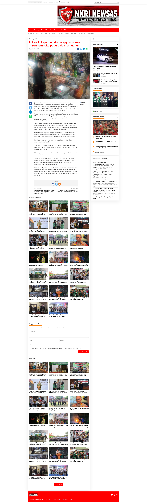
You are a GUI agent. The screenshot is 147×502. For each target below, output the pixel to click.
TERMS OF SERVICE (57, 499)
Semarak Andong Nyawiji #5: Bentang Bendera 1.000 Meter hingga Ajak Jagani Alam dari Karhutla (57, 298)
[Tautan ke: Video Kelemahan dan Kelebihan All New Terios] (105, 55)
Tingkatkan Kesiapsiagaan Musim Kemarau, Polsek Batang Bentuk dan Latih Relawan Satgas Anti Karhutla (58, 264)
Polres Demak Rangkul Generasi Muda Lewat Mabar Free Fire (58, 315)
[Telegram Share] (84, 49)
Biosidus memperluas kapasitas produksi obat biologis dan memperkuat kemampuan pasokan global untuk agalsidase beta (105, 181)
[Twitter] (56, 184)
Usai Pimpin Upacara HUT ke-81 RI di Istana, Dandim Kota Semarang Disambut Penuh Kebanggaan (79, 298)
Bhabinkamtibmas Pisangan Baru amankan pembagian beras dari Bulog (67, 190)
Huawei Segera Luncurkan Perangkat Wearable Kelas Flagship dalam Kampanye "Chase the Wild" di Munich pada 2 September (104, 174)
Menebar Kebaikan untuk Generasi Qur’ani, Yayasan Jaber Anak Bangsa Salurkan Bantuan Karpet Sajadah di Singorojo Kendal (38, 298)
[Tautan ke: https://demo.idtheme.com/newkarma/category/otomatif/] (117, 44)
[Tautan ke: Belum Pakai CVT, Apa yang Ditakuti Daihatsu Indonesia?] (96, 74)
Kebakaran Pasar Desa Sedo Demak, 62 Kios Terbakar (37, 264)
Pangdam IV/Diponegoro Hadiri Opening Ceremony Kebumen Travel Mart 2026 (38, 230)
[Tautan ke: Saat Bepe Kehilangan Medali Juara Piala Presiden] (105, 127)
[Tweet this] (81, 49)
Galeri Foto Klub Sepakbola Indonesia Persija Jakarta (106, 151)
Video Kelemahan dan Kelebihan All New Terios (104, 67)
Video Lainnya (105, 197)
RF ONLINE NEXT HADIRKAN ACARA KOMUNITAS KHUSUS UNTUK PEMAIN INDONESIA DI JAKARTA (104, 190)
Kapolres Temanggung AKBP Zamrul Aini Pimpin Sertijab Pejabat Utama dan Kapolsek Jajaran (37, 247)
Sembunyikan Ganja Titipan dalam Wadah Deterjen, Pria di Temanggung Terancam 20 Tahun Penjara (79, 230)
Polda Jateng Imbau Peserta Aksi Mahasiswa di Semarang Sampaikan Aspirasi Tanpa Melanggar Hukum (79, 247)
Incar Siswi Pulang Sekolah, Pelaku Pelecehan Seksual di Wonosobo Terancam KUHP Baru (38, 315)
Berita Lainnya (97, 197)
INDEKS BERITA (68, 499)
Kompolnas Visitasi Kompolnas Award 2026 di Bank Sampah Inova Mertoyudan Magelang (37, 213)
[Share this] (78, 49)
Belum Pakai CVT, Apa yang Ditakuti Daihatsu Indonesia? (109, 74)
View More (59, 485)
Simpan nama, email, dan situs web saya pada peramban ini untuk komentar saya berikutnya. (55, 348)
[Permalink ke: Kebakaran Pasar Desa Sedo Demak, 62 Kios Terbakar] (38, 257)
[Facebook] (53, 184)
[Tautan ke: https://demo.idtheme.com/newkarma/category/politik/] (117, 89)
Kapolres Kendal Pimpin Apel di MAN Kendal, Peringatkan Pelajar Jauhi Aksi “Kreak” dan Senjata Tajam (58, 230)
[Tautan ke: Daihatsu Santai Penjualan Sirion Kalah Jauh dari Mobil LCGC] (96, 81)
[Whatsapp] (87, 49)
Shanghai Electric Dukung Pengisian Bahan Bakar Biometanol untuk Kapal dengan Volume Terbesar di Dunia (103, 165)
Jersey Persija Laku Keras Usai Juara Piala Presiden (105, 142)
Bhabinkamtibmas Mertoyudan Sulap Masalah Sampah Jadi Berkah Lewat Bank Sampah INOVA (78, 213)
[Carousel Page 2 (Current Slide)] (106, 104)
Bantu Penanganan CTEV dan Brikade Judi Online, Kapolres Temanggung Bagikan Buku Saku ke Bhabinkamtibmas (79, 281)
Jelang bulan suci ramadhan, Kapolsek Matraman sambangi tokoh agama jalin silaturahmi (44, 191)
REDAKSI (48, 499)
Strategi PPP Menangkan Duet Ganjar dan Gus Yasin (104, 100)
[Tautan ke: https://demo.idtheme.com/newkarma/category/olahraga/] (117, 117)
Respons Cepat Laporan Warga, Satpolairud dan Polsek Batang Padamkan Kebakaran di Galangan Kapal (79, 264)
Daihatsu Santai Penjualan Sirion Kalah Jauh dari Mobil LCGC (109, 80)
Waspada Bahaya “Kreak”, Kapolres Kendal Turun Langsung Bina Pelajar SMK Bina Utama (58, 281)
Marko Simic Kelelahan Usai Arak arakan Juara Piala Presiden (106, 146)
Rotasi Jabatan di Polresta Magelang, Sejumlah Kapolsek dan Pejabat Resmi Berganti (57, 247)
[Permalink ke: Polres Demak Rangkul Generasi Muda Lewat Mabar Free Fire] (58, 308)
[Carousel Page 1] (104, 104)
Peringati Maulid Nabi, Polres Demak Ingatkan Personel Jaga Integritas (58, 213)
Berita (30, 49)
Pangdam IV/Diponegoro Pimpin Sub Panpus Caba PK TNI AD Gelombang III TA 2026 (38, 281)
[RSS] (59, 184)
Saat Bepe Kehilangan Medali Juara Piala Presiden (105, 137)
